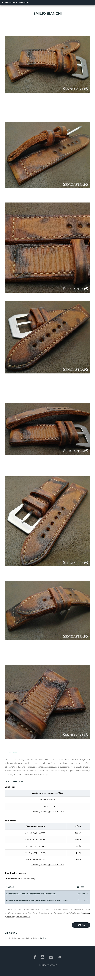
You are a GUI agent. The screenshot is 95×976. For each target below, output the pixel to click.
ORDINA (81, 925)
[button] (9, 752)
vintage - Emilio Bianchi (16, 2)
